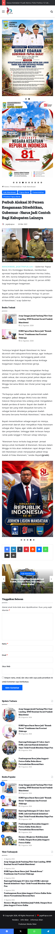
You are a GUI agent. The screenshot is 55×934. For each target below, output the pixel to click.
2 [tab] (29, 99)
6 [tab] (29, 182)
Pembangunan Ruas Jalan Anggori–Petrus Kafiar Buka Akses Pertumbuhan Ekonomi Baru (34, 761)
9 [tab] (38, 182)
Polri (27, 575)
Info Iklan (25, 920)
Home (6, 186)
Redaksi (15, 920)
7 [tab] (32, 182)
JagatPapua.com (45, 915)
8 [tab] (35, 182)
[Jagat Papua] (10, 11)
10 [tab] (41, 182)
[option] (27, 579)
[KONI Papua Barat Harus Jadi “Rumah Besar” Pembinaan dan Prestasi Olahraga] (9, 334)
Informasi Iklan (36, 920)
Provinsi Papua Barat (11, 196)
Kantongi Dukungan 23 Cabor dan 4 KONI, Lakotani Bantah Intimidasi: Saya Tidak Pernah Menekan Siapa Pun (36, 745)
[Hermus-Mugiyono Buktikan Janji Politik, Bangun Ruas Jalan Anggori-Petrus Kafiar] (9, 840)
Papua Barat (24, 192)
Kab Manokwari (29, 186)
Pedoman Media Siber (28, 924)
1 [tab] (26, 99)
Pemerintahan (16, 186)
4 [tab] (23, 182)
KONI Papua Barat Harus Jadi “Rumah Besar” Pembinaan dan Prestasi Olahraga (35, 334)
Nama (5, 644)
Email (5, 655)
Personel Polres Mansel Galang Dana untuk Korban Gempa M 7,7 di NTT (27, 581)
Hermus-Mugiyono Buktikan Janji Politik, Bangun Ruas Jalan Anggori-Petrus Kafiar (34, 840)
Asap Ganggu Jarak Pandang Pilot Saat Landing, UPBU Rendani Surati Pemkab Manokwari (36, 319)
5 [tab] (26, 182)
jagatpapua (10, 224)
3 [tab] (20, 182)
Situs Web (6, 666)
